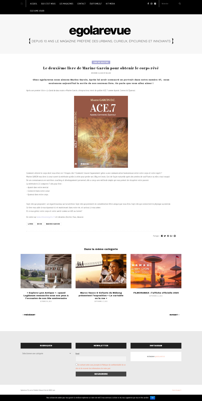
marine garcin (53, 224)
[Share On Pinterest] (168, 236)
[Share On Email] (175, 236)
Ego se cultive (101, 62)
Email (77, 353)
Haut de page (176, 390)
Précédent (29, 315)
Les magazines (66, 3)
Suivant (174, 315)
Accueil (33, 3)
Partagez (156, 236)
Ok (153, 398)
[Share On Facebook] (162, 236)
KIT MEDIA (110, 3)
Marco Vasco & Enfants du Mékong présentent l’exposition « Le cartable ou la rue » (101, 295)
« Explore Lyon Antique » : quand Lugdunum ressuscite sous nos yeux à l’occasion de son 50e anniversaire (46, 295)
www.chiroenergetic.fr (46, 217)
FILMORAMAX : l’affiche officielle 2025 (156, 293)
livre (30, 224)
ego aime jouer (37, 10)
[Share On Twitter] (165, 236)
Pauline (108, 73)
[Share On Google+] (171, 236)
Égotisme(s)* (96, 3)
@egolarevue (160, 356)
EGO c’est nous (48, 3)
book (39, 224)
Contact (81, 3)
